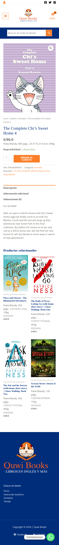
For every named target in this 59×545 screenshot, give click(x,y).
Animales (22, 118)
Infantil (13, 118)
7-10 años (17, 171)
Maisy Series (44, 171)
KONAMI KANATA (30, 171)
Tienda (7, 501)
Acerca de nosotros (14, 494)
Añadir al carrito (27, 158)
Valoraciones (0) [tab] (12, 199)
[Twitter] (50, 2)
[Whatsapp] (50, 537)
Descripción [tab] (10, 187)
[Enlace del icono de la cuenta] (4, 2)
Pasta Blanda (9, 174)
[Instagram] (54, 2)
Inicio (5, 118)
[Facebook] (45, 2)
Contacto (8, 497)
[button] (50, 48)
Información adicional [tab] (16, 193)
